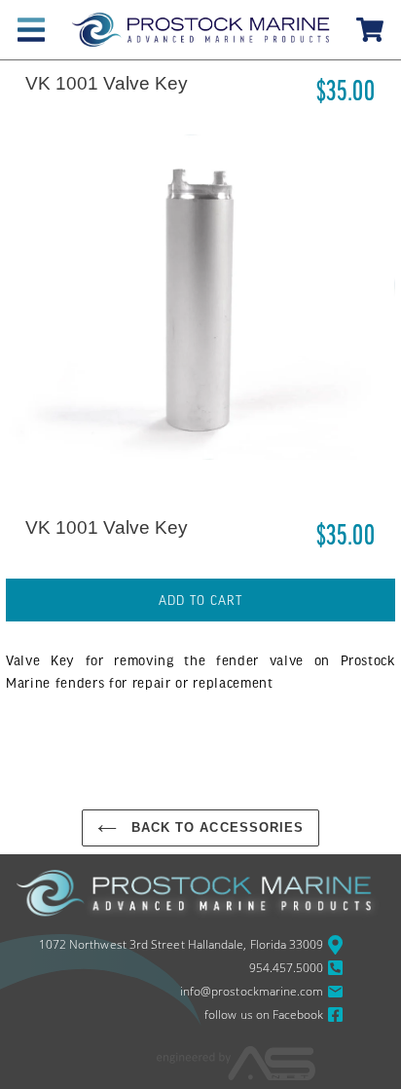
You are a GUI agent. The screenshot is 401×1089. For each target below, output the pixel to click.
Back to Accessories (215, 827)
